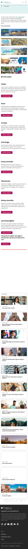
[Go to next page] (24, 501)
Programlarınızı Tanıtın (5, 536)
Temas (2, 539)
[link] (6, 6)
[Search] (23, 2)
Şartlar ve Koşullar (4, 545)
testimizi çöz (6, 244)
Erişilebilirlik (17, 545)
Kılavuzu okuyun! (7, 96)
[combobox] (14, 294)
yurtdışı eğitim (21, 17)
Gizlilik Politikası (12, 545)
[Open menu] (26, 2)
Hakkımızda (3, 534)
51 (21, 500)
